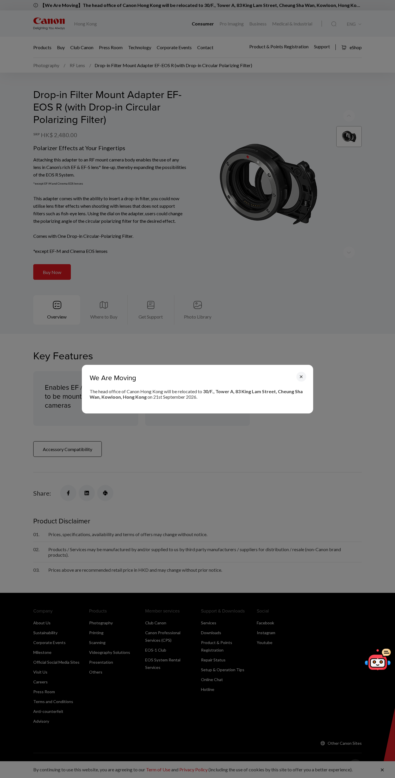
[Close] (301, 376)
